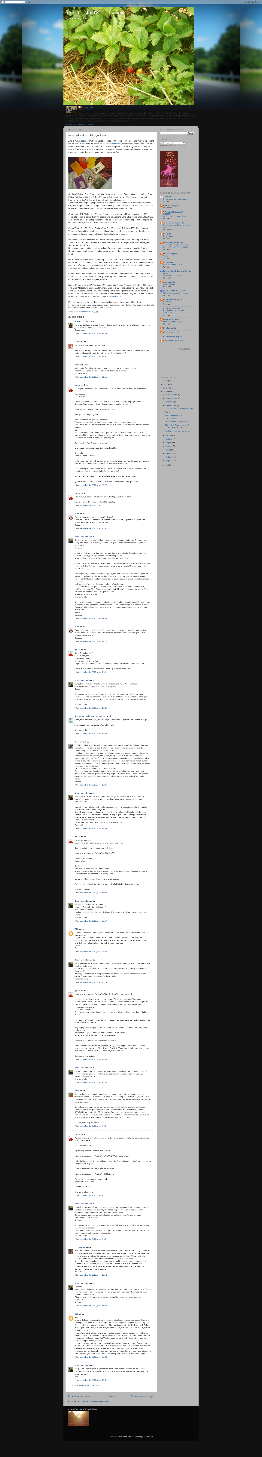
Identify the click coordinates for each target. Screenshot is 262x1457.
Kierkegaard (117, 220)
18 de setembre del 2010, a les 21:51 (91, 377)
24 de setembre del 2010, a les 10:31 (91, 1380)
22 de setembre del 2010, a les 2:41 (90, 1195)
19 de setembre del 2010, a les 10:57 (91, 528)
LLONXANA (80, 1247)
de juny (169, 443)
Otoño (165, 256)
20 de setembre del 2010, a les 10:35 (91, 708)
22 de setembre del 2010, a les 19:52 (91, 1275)
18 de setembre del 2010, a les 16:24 (91, 334)
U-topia (78, 742)
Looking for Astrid (171, 319)
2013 (165, 381)
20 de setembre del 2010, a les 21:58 (91, 952)
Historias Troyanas (172, 205)
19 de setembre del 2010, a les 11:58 (91, 618)
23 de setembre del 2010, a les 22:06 (91, 1357)
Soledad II (167, 302)
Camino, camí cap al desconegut (179, 408)
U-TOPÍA (167, 234)
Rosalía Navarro (82, 321)
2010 (165, 392)
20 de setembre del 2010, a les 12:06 (91, 734)
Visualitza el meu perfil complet (79, 124)
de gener (170, 461)
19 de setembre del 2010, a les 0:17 (90, 505)
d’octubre (170, 402)
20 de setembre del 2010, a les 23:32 (91, 1060)
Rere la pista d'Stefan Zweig (94, 12)
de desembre (172, 395)
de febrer (170, 457)
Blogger (150, 1437)
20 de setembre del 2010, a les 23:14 (91, 982)
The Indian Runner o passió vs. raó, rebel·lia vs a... (178, 426)
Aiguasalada (169, 282)
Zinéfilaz (167, 197)
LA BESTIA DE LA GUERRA (174, 216)
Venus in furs (115, 296)
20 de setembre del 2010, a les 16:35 (91, 785)
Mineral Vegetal (170, 254)
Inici (111, 1396)
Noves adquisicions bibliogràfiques (173, 417)
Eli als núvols (169, 328)
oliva (77, 1091)
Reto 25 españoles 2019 (172, 265)
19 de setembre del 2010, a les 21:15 (91, 641)
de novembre (172, 398)
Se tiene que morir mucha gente (175, 199)
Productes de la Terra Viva (176, 422)
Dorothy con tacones (173, 243)
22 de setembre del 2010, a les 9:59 (90, 1239)
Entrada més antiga (142, 1396)
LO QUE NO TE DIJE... (173, 332)
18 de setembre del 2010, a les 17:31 (91, 356)
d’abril (168, 450)
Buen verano (168, 236)
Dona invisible (88, 107)
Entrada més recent (79, 1396)
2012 (165, 384)
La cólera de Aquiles (172, 300)
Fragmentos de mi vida (173, 341)
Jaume (78, 342)
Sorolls (168, 412)
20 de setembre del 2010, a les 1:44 (90, 672)
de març (169, 453)
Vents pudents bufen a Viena (177, 431)
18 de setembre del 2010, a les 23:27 (91, 485)
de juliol (169, 439)
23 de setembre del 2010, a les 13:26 (91, 1306)
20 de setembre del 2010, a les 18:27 (91, 893)
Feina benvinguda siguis (172, 322)
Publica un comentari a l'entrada (86, 1385)
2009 (165, 465)
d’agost (169, 435)
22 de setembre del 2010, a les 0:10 (90, 1126)
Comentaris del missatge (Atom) (95, 1402)
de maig (169, 446)
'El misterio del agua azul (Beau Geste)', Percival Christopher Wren (176, 246)
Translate (181, 146)
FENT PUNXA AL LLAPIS (174, 291)
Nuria (77, 514)
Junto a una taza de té (173, 223)
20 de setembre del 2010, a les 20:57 (91, 921)
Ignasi (77, 385)
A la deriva (168, 262)
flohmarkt (116, 144)
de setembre (171, 405)
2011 (165, 388)
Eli (76, 929)
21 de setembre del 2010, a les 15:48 (91, 1082)
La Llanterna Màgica (172, 337)
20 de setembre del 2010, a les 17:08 (91, 829)
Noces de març (169, 284)
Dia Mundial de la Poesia (173, 276)
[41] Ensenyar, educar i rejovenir (176, 293)
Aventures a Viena (171, 308)
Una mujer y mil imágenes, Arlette (90, 716)
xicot (81, 141)
